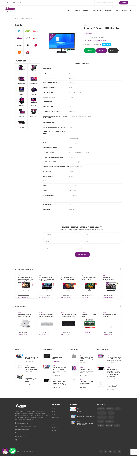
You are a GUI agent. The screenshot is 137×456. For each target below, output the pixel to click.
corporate (55, 414)
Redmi (81, 367)
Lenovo (27, 355)
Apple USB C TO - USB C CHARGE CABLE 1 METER (87, 383)
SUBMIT (124, 2)
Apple (26, 365)
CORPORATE (101, 408)
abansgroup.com (22, 436)
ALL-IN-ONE (109, 425)
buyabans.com (21, 440)
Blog (117, 10)
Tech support (108, 10)
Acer (53, 365)
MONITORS (101, 425)
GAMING (118, 408)
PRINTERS (100, 421)
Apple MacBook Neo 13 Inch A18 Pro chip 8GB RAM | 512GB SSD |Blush (114, 358)
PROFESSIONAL (102, 417)
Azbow (21, 451)
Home (68, 10)
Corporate (86, 10)
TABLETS (111, 417)
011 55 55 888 (25, 423)
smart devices (55, 417)
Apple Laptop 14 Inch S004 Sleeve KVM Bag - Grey (87, 358)
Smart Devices (97, 10)
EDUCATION (110, 408)
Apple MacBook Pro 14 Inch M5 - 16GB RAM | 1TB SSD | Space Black (59, 383)
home (16, 18)
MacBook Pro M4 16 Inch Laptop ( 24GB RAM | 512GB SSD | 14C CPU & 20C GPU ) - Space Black (113, 373)
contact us (55, 427)
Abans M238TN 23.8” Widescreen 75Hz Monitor (31, 380)
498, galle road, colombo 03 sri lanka (32, 433)
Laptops (117, 425)
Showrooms (55, 430)
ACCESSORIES (109, 421)
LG (53, 355)
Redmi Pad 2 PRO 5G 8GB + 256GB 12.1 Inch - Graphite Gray (86, 371)
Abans (26, 376)
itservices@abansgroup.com (28, 426)
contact (124, 10)
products (77, 10)
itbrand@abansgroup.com (22, 429)
